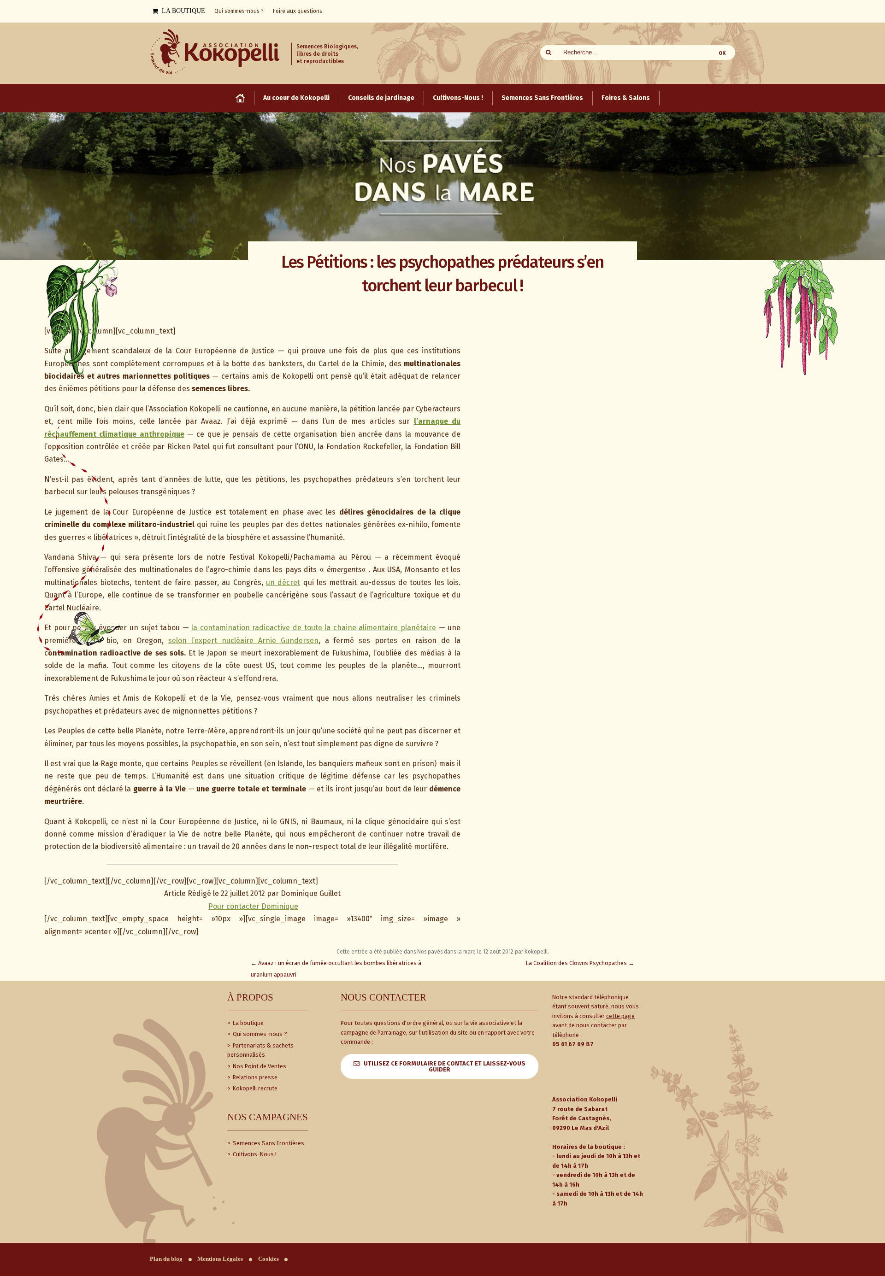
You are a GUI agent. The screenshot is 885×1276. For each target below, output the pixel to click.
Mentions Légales (220, 1259)
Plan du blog (166, 1259)
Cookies (268, 1259)
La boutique (247, 1022)
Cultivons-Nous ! (254, 1154)
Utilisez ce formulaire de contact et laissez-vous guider (444, 1066)
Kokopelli (536, 951)
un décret (283, 582)
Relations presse (254, 1077)
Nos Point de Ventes (258, 1066)
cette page (620, 1016)
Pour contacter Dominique (253, 906)
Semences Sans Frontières (267, 1143)
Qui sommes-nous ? (259, 1033)
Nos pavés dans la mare (446, 951)
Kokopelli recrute (254, 1088)
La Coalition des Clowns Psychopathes (580, 963)
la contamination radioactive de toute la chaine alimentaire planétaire (313, 627)
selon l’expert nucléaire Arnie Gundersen (243, 640)
